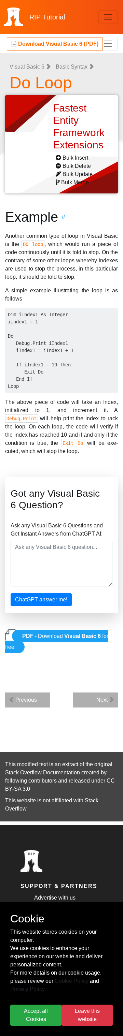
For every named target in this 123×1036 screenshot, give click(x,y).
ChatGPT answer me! (41, 599)
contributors (42, 781)
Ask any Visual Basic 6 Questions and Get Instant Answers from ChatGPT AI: (57, 530)
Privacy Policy (27, 989)
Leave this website (87, 1015)
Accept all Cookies (36, 1015)
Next (102, 700)
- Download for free (56, 641)
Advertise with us (55, 898)
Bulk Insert (75, 158)
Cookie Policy (71, 981)
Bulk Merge (75, 182)
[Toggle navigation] (108, 17)
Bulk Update (77, 174)
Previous (25, 700)
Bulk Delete (76, 166)
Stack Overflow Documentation (42, 772)
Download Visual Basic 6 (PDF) (57, 44)
